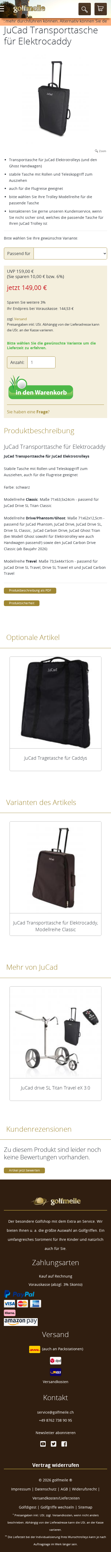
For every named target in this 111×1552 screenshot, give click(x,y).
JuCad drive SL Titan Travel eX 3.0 (55, 1088)
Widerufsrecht (84, 1489)
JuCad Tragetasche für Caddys (55, 758)
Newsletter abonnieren (56, 1432)
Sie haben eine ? (28, 412)
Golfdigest (27, 1507)
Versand (20, 319)
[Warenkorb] (100, 9)
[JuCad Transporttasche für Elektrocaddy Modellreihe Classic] (55, 867)
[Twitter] (53, 1444)
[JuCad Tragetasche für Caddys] (55, 702)
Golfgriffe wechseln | (59, 1507)
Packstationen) (70, 1349)
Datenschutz (46, 1489)
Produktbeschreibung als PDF (30, 590)
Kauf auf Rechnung (55, 1276)
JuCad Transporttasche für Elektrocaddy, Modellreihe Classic (55, 926)
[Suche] (84, 9)
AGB (64, 1489)
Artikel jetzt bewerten (24, 1170)
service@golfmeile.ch (55, 1412)
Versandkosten (55, 1381)
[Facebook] (64, 1444)
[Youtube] (43, 1444)
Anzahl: (17, 362)
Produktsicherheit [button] (21, 603)
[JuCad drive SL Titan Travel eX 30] (55, 1032)
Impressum (21, 1489)
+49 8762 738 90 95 (55, 1420)
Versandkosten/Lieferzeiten (56, 1498)
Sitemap (85, 1507)
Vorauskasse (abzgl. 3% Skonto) (55, 1284)
